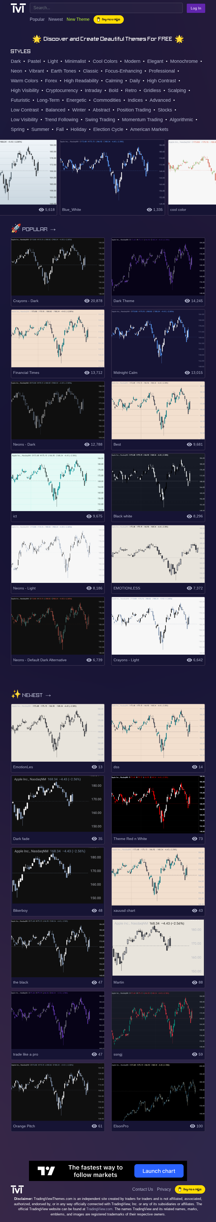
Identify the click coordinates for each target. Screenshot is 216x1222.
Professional (162, 71)
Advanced (160, 100)
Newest (55, 19)
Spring (17, 129)
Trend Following (61, 119)
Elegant (155, 61)
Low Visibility (24, 119)
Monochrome (184, 61)
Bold (113, 90)
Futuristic (20, 100)
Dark (16, 61)
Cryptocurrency (62, 90)
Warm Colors (24, 80)
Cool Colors (105, 61)
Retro (131, 90)
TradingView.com (99, 1209)
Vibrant (36, 71)
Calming (114, 80)
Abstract (101, 110)
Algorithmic (181, 119)
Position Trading (134, 110)
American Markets (149, 129)
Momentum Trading (142, 119)
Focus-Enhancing (123, 71)
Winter (79, 110)
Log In (196, 8)
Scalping (177, 90)
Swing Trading (100, 119)
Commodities (107, 100)
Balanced (55, 110)
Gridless (152, 90)
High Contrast (161, 80)
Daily (135, 80)
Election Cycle (108, 129)
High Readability (81, 80)
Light (53, 61)
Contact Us (142, 1189)
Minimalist (75, 61)
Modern (132, 61)
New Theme (78, 19)
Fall (60, 129)
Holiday (78, 129)
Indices (135, 100)
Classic (90, 71)
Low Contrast (25, 110)
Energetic (76, 100)
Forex (51, 80)
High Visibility (25, 90)
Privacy (164, 1189)
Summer (40, 129)
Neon (16, 71)
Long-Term (48, 100)
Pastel (34, 61)
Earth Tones (63, 71)
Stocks (165, 110)
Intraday (93, 90)
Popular (37, 19)
